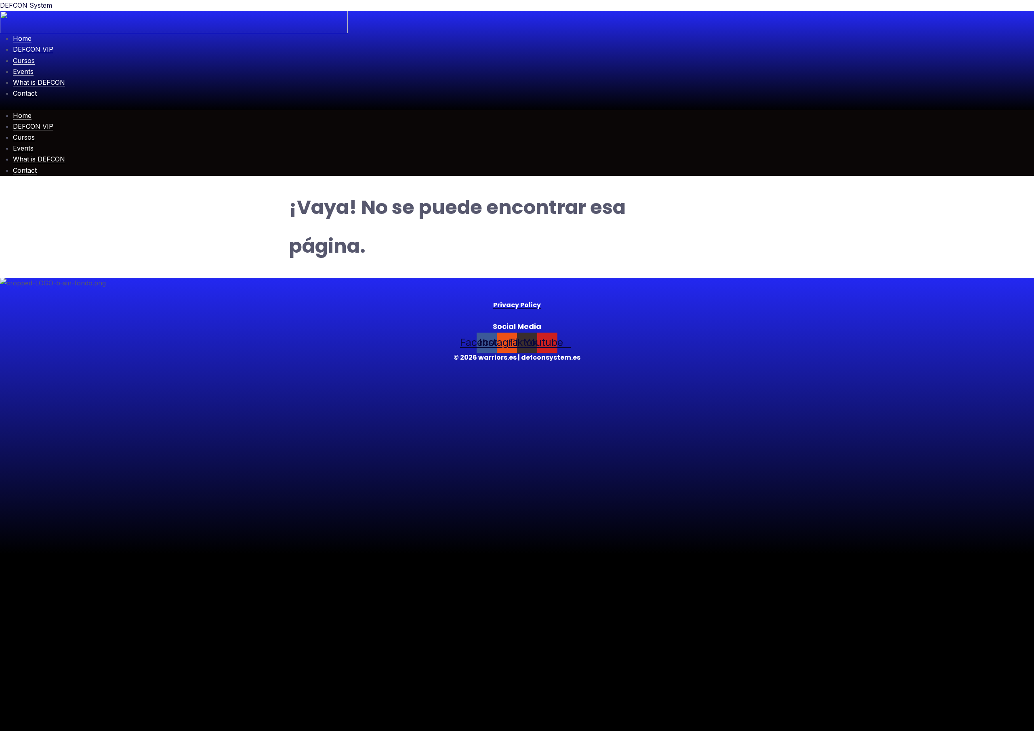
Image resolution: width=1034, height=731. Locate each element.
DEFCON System (26, 5)
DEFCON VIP (33, 49)
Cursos (24, 61)
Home (22, 38)
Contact (25, 93)
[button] (517, 104)
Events (23, 71)
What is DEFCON (39, 82)
